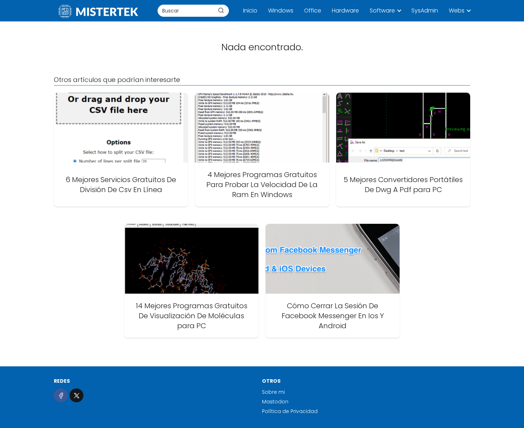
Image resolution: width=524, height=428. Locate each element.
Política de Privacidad (290, 411)
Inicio (250, 10)
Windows (280, 10)
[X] (76, 395)
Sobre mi (273, 392)
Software (382, 10)
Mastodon (275, 401)
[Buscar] (221, 10)
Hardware (345, 10)
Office (312, 10)
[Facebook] (61, 395)
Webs (456, 10)
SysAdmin (424, 10)
